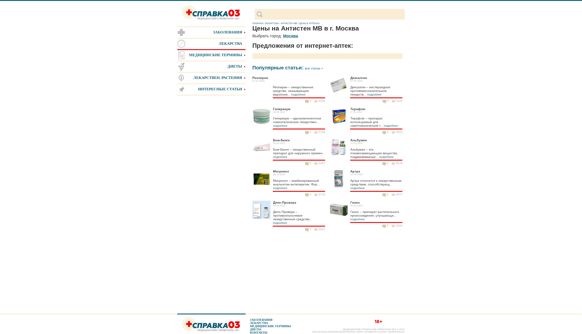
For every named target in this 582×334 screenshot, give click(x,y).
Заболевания (261, 319)
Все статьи (313, 68)
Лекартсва (272, 23)
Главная (257, 23)
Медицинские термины (270, 326)
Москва (290, 36)
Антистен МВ (289, 23)
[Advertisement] (211, 168)
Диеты (255, 329)
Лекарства (259, 323)
